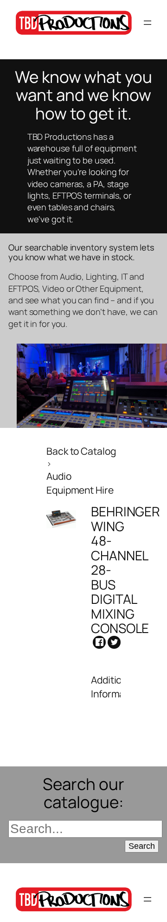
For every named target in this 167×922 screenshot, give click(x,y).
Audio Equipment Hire (80, 483)
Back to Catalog (81, 451)
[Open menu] (147, 22)
